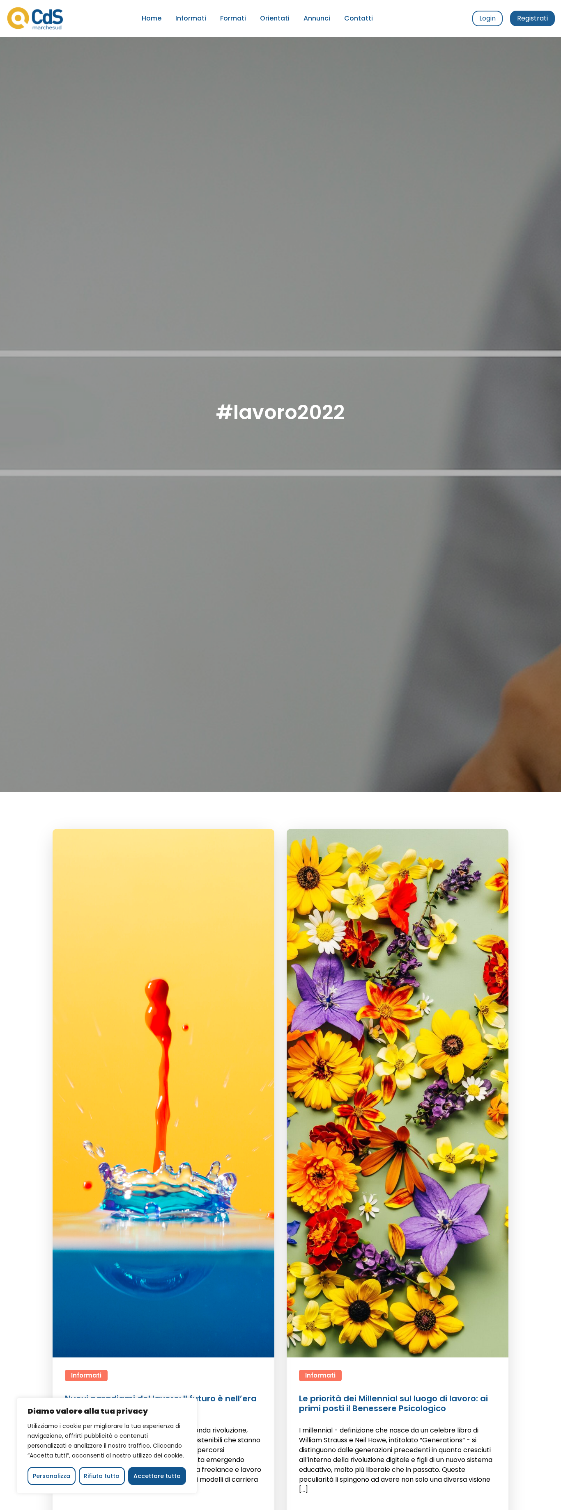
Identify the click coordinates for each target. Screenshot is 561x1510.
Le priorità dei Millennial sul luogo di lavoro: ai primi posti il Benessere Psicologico (393, 1403)
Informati (190, 18)
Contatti (358, 18)
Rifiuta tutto (102, 1476)
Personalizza (51, 1476)
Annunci (316, 18)
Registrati (532, 18)
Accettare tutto (157, 1476)
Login (487, 18)
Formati (233, 18)
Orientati (275, 18)
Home (151, 18)
